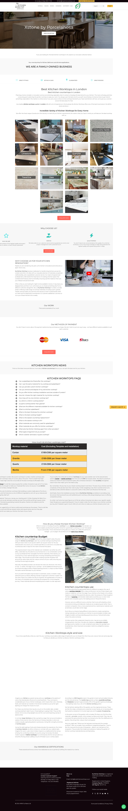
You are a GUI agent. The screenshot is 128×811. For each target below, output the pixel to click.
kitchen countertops (61, 115)
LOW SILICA (77, 5)
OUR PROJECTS (66, 5)
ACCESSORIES (58, 5)
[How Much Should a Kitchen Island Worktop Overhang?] (97, 415)
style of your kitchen (77, 669)
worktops (29, 613)
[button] (112, 86)
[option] (19, 338)
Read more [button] (42, 92)
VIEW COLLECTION (64, 33)
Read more (20, 446)
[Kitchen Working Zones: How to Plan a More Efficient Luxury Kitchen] (97, 465)
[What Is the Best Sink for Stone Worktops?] (31, 465)
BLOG (71, 5)
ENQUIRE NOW (64, 240)
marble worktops (92, 606)
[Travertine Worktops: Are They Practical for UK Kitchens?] (64, 415)
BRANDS (52, 5)
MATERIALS (40, 5)
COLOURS (46, 5)
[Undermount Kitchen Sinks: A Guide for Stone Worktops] (31, 415)
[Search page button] (103, 6)
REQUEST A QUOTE (110, 6)
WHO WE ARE (64, 275)
